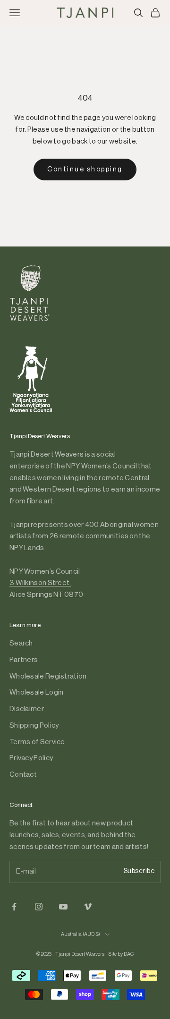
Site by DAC (121, 954)
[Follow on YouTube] (63, 906)
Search (21, 643)
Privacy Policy (31, 758)
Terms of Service (37, 742)
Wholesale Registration (48, 676)
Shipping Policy (34, 725)
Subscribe (139, 871)
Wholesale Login (36, 692)
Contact (23, 774)
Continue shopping (85, 169)
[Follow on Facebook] (14, 906)
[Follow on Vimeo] (88, 906)
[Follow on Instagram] (38, 906)
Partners (23, 659)
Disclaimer (26, 709)
